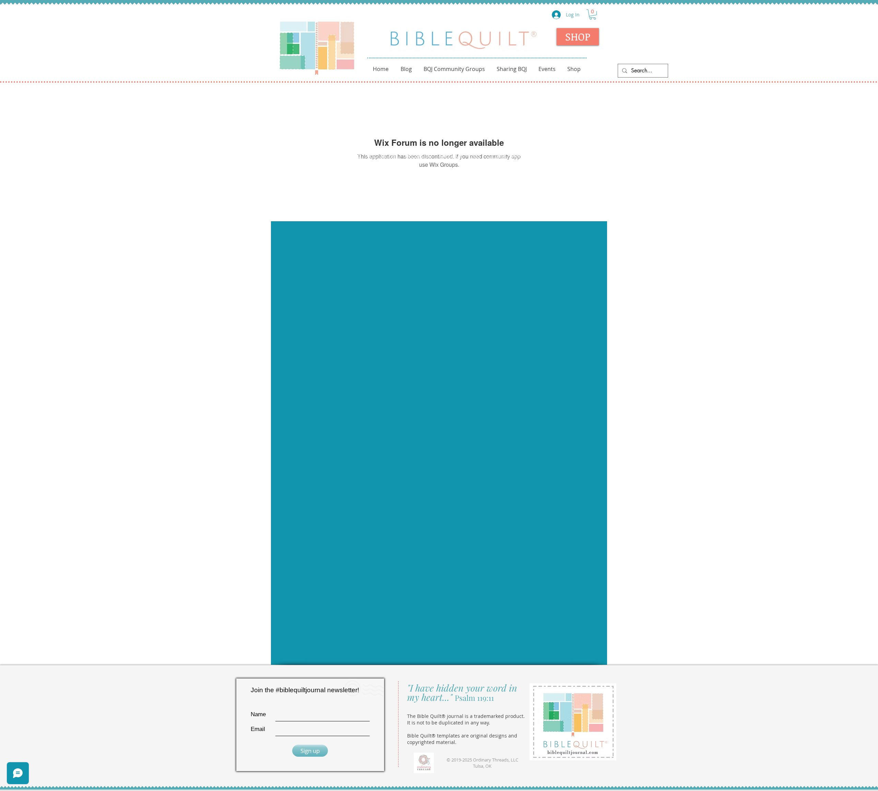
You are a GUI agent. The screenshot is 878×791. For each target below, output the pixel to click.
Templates (544, 155)
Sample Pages (505, 155)
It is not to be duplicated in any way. (448, 722)
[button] (592, 14)
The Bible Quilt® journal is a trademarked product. (466, 716)
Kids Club (451, 155)
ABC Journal (382, 155)
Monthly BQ (579, 155)
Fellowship (418, 155)
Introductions (298, 155)
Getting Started (341, 155)
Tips (475, 155)
